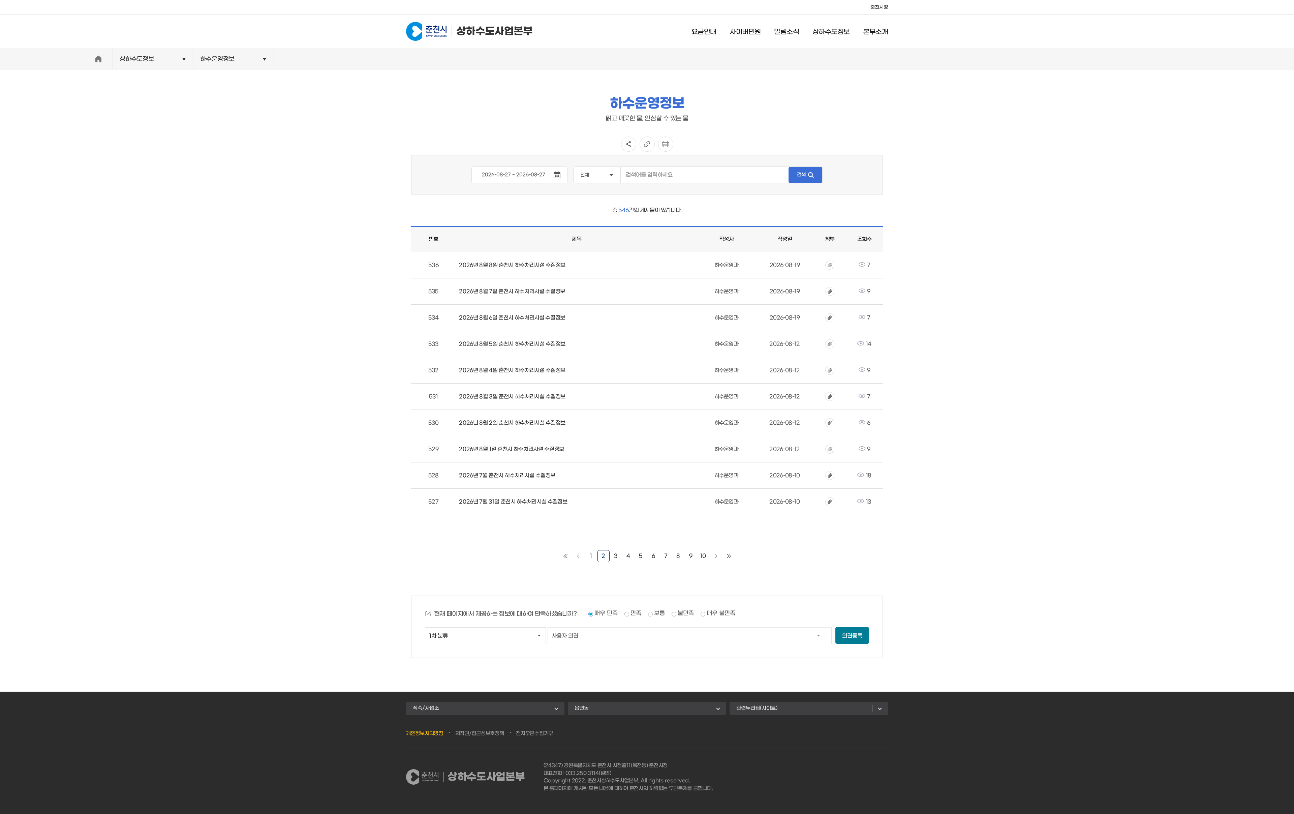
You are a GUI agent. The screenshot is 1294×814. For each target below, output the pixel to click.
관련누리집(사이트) (756, 708)
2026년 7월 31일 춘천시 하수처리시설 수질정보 (513, 502)
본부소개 (875, 32)
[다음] (716, 556)
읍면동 (582, 708)
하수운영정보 (217, 59)
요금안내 (703, 32)
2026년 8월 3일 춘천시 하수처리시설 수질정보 (512, 396)
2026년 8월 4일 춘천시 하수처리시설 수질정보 (512, 370)
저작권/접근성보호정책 (479, 733)
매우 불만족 (721, 613)
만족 (635, 613)
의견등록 (852, 636)
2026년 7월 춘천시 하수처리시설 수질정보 (507, 475)
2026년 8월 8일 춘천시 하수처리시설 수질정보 (512, 265)
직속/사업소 (426, 708)
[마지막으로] (729, 556)
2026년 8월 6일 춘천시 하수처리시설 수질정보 (512, 317)
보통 (659, 613)
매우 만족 (606, 613)
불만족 (686, 613)
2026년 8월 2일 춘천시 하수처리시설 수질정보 (512, 423)
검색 (801, 175)
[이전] (578, 556)
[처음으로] (565, 556)
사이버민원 (745, 32)
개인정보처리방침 (424, 733)
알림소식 (786, 32)
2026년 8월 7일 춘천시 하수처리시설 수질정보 (512, 291)
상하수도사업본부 (494, 31)
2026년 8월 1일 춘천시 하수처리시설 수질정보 (511, 449)
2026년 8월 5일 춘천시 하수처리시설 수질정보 (512, 344)
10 (703, 556)
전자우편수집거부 (534, 733)
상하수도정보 (831, 32)
